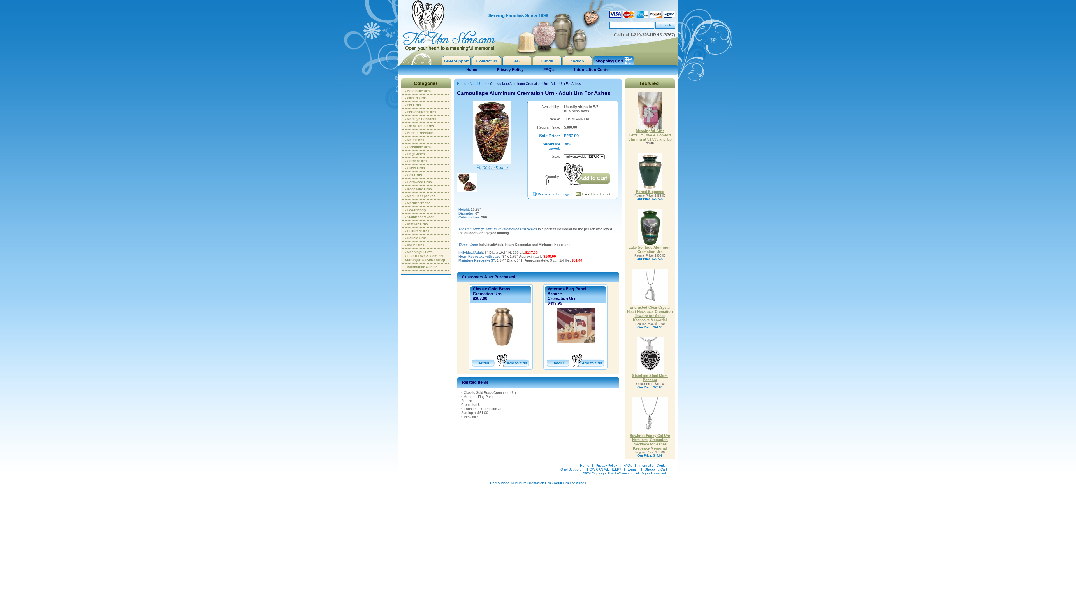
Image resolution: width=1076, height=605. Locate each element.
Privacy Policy (510, 69)
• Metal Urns (414, 140)
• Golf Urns (413, 175)
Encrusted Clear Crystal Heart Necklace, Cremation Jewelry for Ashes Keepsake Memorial (650, 313)
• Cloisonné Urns (418, 147)
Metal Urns (478, 84)
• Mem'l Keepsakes (420, 196)
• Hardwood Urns (418, 182)
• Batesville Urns (418, 91)
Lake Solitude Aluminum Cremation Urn (650, 249)
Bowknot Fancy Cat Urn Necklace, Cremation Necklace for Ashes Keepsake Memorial (650, 442)
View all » (471, 417)
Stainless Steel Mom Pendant (650, 378)
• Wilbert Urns (416, 98)
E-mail (632, 469)
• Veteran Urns (416, 224)
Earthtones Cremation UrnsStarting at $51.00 (483, 411)
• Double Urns (416, 238)
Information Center (592, 69)
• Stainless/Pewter (419, 217)
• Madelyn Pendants (420, 119)
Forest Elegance (650, 192)
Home (471, 69)
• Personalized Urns (420, 112)
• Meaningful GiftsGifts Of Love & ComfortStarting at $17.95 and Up (425, 256)
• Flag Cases (415, 154)
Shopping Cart (656, 469)
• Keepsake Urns (418, 189)
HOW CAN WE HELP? (604, 469)
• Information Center (421, 267)
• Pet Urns (413, 105)
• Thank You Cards (419, 126)
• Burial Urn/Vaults (419, 133)
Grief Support (570, 469)
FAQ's (549, 69)
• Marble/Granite (417, 203)
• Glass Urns (415, 168)
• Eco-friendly (415, 210)
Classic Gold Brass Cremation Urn (491, 291)
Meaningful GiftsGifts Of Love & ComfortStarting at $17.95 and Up (650, 135)
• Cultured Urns (417, 231)
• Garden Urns (416, 161)
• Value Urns (414, 245)
